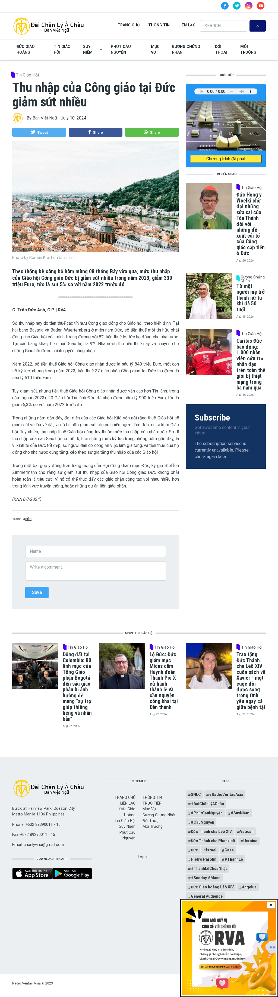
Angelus (249, 887)
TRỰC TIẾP (152, 803)
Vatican (247, 831)
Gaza (229, 850)
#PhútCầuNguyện (207, 813)
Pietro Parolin (203, 859)
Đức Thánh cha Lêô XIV (211, 831)
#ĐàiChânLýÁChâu (207, 804)
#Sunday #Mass (205, 878)
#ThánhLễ (234, 859)
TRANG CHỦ (129, 25)
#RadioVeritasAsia (226, 794)
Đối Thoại (221, 49)
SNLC (196, 794)
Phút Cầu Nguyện (121, 49)
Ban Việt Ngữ (45, 118)
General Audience (207, 896)
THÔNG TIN (159, 25)
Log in (143, 857)
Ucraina (250, 841)
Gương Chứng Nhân (186, 49)
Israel (211, 850)
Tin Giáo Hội (62, 49)
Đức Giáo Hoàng (26, 49)
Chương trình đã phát (225, 158)
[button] (39, 132)
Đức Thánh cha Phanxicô (213, 841)
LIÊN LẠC (186, 25)
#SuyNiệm (240, 813)
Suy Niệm (88, 49)
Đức (28, 519)
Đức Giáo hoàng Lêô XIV (212, 887)
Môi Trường (248, 49)
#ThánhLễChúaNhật (209, 868)
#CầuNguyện (202, 822)
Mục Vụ (155, 49)
